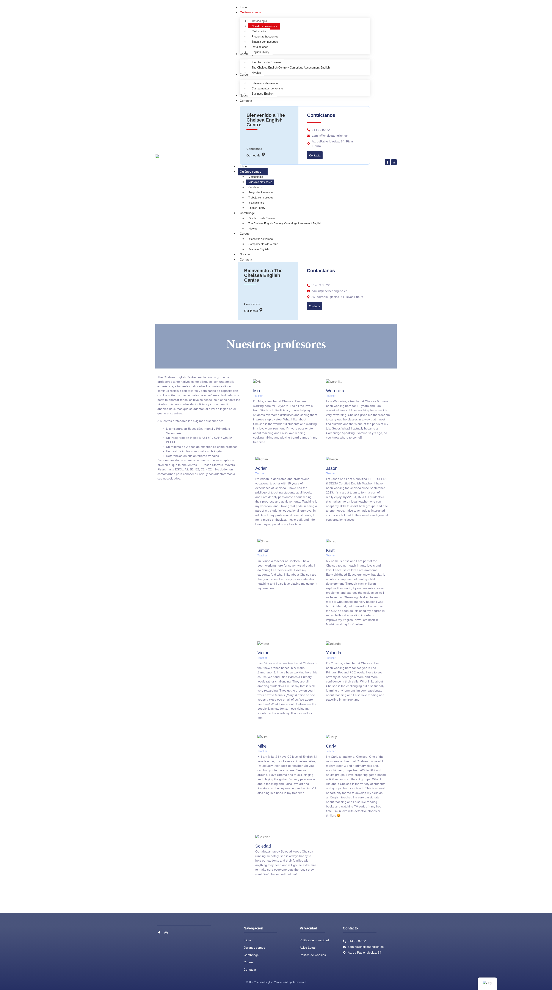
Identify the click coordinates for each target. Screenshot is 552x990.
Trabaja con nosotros (260, 197)
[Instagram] (394, 162)
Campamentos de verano (263, 244)
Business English (258, 249)
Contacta (246, 259)
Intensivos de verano (260, 238)
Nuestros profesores (260, 182)
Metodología (255, 176)
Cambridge (247, 213)
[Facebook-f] (387, 162)
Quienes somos (254, 947)
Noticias (245, 254)
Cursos (244, 233)
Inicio (243, 166)
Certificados (255, 187)
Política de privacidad (314, 940)
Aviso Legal (307, 947)
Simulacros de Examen (262, 218)
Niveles (252, 228)
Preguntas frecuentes (260, 192)
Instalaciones (256, 202)
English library (256, 207)
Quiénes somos (250, 171)
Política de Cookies (313, 955)
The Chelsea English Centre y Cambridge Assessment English (284, 223)
